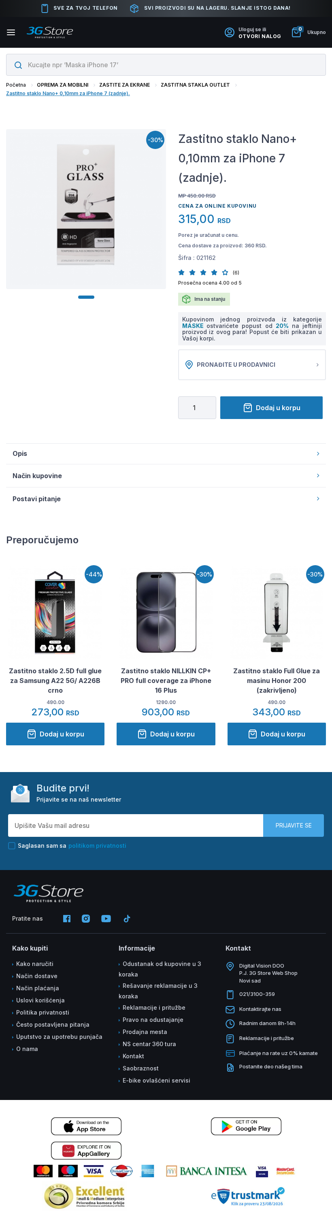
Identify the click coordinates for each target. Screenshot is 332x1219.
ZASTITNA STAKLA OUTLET (195, 85)
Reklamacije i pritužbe (154, 1007)
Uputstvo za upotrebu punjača (59, 1036)
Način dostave (36, 975)
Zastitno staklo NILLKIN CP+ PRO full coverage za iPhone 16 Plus (166, 680)
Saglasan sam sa (72, 845)
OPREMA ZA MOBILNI (62, 85)
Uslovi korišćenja (40, 1000)
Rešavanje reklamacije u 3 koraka (158, 991)
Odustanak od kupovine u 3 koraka (160, 969)
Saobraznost (141, 1068)
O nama (27, 1048)
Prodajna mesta (145, 1031)
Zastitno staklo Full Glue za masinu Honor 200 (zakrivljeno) (276, 680)
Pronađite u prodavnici (236, 364)
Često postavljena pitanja (52, 1024)
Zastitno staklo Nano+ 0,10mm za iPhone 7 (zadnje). (68, 93)
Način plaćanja (37, 988)
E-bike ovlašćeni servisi (156, 1080)
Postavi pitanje (37, 499)
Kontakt (133, 1056)
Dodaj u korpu (278, 408)
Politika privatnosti (42, 1012)
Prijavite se (294, 825)
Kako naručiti (34, 963)
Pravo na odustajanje (153, 1019)
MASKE (194, 325)
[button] (183, 272)
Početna (16, 85)
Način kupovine (37, 476)
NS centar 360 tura (149, 1043)
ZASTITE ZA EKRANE (124, 85)
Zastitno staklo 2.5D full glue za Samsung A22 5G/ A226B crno (55, 680)
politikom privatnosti (97, 845)
